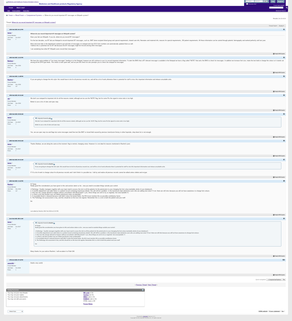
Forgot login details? (279, 5)
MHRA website (263, 311)
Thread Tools (272, 25)
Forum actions (16, 10)
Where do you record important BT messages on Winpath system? (34, 22)
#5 (284, 114)
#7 (284, 159)
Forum (11, 8)
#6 (284, 140)
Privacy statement (274, 311)
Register (280, 1)
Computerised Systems (34, 15)
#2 (284, 57)
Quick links (26, 10)
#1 (284, 29)
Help (272, 1)
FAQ (8, 10)
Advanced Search (281, 10)
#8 (284, 181)
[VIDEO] (86, 299)
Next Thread (152, 285)
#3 (284, 76)
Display (281, 25)
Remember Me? (252, 4)
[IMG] (85, 297)
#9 (284, 218)
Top (284, 279)
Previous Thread (141, 285)
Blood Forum (19, 15)
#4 (284, 95)
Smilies (86, 295)
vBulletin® (145, 316)
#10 (284, 259)
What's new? (21, 8)
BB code (86, 293)
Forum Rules (88, 304)
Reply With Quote (280, 53)
